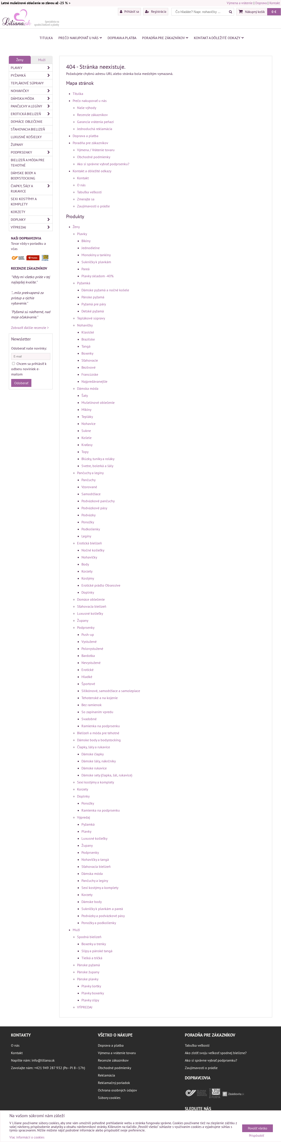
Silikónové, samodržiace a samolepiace (110, 691)
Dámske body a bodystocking (99, 740)
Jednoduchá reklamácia (94, 129)
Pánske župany (88, 972)
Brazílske (88, 339)
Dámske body (91, 901)
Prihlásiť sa (131, 11)
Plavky (82, 234)
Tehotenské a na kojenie (99, 698)
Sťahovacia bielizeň (91, 606)
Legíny (86, 536)
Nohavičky (85, 325)
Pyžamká (83, 283)
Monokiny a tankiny (96, 255)
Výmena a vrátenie (240, 3)
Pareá (85, 269)
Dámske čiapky (92, 754)
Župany (82, 620)
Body (85, 564)
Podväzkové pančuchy (98, 501)
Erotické (87, 669)
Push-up (87, 634)
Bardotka (88, 655)
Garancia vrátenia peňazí (95, 122)
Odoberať (21, 383)
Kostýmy (87, 578)
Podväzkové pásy (94, 508)
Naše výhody (86, 107)
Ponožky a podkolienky (98, 923)
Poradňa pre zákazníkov (163, 38)
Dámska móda (87, 388)
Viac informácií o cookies (26, 1137)
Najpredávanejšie (94, 381)
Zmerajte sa (85, 199)
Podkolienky (90, 529)
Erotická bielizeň (89, 543)
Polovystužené (92, 648)
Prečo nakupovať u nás (78, 38)
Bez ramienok (91, 705)
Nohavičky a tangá (95, 859)
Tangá (85, 346)
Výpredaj (83, 817)
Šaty (84, 395)
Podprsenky (85, 627)
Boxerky (87, 353)
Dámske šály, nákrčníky (98, 761)
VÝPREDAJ (84, 1007)
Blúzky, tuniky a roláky (97, 459)
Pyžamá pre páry (93, 304)
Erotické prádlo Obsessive (100, 585)
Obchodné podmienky (93, 157)
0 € (274, 11)
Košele (86, 437)
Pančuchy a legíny (90, 473)
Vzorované (89, 487)
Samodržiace (91, 494)
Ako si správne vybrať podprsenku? (103, 164)
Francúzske (89, 374)
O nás (81, 185)
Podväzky (88, 515)
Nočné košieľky (92, 550)
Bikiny (85, 241)
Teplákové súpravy (91, 318)
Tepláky (87, 416)
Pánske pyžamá (92, 297)
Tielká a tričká (91, 958)
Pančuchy (88, 480)
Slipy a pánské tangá (96, 951)
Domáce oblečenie (91, 599)
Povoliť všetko (257, 1128)
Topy (84, 452)
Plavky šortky (91, 986)
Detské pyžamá (92, 311)
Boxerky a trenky (93, 944)
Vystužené (89, 641)
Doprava (261, 3)
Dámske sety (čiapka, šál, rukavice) (106, 775)
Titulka (46, 38)
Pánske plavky (87, 979)
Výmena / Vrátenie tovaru (96, 150)
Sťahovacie (89, 360)
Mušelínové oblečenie (98, 402)
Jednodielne (90, 248)
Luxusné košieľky (90, 613)
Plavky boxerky (92, 993)
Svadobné (89, 719)
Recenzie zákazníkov (92, 114)
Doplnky (87, 592)
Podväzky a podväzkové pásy (103, 916)
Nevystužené (91, 662)
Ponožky (87, 522)
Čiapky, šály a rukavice (93, 747)
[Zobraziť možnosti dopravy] (30, 259)
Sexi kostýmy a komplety (95, 782)
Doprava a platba (122, 38)
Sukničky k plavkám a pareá (102, 908)
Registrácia (158, 11)
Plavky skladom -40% (97, 276)
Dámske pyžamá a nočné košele (105, 290)
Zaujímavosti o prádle (93, 206)
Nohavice (88, 423)
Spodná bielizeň (89, 937)
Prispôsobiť (256, 1136)
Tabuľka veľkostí (89, 192)
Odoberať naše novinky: (29, 348)
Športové (88, 684)
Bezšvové (88, 367)
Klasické (87, 332)
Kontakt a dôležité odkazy (217, 38)
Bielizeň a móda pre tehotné (98, 733)
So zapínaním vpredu (97, 712)
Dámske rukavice (94, 768)
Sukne (86, 430)
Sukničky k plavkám (96, 262)
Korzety (86, 571)
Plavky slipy (90, 1000)
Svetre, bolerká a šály (97, 466)
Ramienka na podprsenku (100, 726)
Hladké (86, 676)
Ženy (76, 227)
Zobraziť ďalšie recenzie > (30, 327)
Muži (76, 930)
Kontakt (274, 3)
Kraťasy (86, 444)
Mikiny (86, 409)
